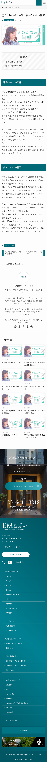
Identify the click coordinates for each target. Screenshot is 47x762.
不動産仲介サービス (12, 571)
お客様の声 (9, 712)
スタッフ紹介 (10, 694)
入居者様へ (9, 613)
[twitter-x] (23, 326)
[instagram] (27, 326)
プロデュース (9, 621)
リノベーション (11, 630)
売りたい (9, 581)
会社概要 (9, 685)
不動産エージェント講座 (14, 643)
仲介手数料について (12, 608)
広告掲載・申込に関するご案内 (16, 661)
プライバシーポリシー (36, 755)
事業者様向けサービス (13, 638)
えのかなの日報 (8, 20)
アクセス (9, 689)
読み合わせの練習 (15, 65)
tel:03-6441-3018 (11, 547)
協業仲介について (12, 648)
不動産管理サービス (12, 594)
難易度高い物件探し (16, 61)
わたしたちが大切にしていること (17, 703)
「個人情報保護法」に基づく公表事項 (16, 755)
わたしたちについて (12, 680)
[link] (15, 326)
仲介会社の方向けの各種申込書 (16, 665)
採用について (10, 708)
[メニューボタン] (44, 3)
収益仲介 (9, 599)
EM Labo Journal (10, 720)
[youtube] (31, 326)
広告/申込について (12, 670)
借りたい (9, 585)
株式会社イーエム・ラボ (23, 286)
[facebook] (19, 326)
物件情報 (9, 604)
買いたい (9, 576)
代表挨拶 (9, 698)
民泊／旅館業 (10, 626)
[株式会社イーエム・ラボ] (6, 3)
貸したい (9, 590)
